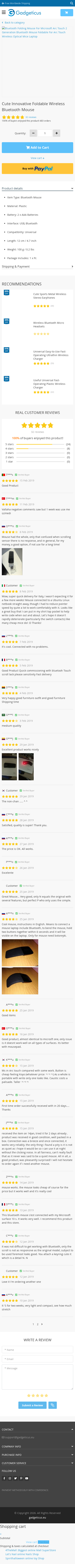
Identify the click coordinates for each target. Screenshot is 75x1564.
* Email (9, 1359)
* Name (9, 1350)
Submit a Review (32, 1405)
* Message (11, 1368)
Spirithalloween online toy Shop (24, 1558)
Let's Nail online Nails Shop (22, 1554)
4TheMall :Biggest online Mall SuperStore (30, 1550)
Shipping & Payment (16, 266)
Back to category (14, 22)
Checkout (43, 1542)
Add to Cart (39, 147)
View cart (32, 1542)
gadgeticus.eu (37, 1517)
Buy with (27, 168)
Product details (12, 188)
